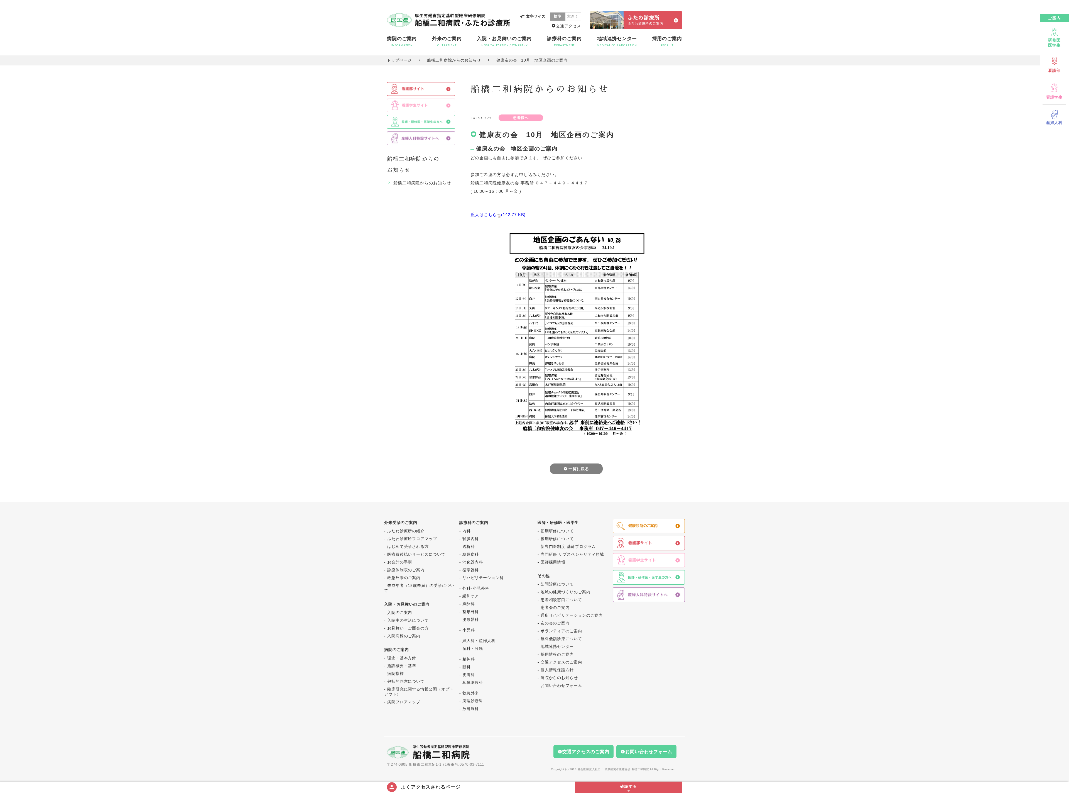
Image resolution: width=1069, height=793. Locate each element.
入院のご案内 (399, 612)
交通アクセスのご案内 (561, 662)
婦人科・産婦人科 (479, 640)
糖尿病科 (470, 554)
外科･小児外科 (475, 588)
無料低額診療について (561, 638)
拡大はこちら (498, 214)
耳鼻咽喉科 (472, 682)
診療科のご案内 (564, 41)
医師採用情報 (553, 562)
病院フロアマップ (403, 702)
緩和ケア (470, 596)
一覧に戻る (578, 469)
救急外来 (470, 693)
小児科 (468, 630)
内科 (466, 531)
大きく (573, 16)
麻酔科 (468, 604)
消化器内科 (472, 562)
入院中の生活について (408, 620)
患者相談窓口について (561, 599)
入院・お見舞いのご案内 (504, 41)
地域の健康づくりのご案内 (565, 592)
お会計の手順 (399, 562)
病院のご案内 (402, 41)
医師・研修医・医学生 (558, 522)
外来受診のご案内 (400, 522)
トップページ (399, 60)
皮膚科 (468, 674)
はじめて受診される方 (408, 546)
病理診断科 (472, 701)
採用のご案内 (667, 41)
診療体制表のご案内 (406, 570)
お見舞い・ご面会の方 (408, 628)
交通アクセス (568, 26)
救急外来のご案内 (403, 577)
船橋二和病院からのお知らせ (454, 60)
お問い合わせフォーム (561, 685)
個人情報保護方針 (557, 670)
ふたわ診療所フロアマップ (412, 538)
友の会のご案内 (555, 623)
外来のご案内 (447, 41)
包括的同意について (406, 681)
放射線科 (470, 708)
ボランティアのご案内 (561, 631)
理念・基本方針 (401, 658)
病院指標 (395, 673)
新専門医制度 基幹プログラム (568, 546)
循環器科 (470, 570)
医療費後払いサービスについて (416, 554)
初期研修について (557, 531)
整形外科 (470, 611)
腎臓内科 (470, 538)
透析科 (468, 546)
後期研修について (557, 538)
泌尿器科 (470, 619)
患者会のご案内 (555, 607)
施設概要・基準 (401, 665)
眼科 (466, 667)
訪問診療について (557, 584)
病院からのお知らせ (559, 677)
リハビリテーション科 (483, 577)
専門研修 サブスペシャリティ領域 (572, 554)
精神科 (468, 659)
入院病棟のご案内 (403, 636)
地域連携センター (617, 41)
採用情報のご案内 (557, 654)
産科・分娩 (472, 648)
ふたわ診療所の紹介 (406, 531)
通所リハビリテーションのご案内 (572, 615)
